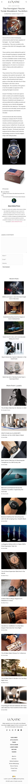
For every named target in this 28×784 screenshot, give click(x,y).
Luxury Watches (15, 5)
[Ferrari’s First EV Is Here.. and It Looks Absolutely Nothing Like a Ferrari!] (14, 328)
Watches (14, 749)
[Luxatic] (14, 2)
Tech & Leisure (14, 744)
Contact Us (14, 770)
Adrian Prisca (8, 13)
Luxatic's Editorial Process (16, 221)
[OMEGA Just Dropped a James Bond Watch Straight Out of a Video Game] (14, 288)
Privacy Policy (14, 768)
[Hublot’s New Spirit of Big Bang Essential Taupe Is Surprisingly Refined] (14, 368)
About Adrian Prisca (14, 206)
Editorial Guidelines (14, 761)
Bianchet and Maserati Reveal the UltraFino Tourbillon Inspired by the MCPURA (12, 489)
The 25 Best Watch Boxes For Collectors (13, 653)
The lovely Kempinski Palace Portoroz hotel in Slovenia (14, 196)
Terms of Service (14, 766)
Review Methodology (14, 763)
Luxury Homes (14, 747)
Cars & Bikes (14, 737)
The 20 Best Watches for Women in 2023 (13, 408)
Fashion (14, 752)
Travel (14, 742)
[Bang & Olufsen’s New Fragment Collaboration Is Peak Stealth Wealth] (14, 348)
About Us (14, 756)
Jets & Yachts (14, 740)
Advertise (14, 758)
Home (9, 5)
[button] (26, 2)
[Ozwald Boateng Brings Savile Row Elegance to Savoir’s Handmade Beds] (14, 308)
